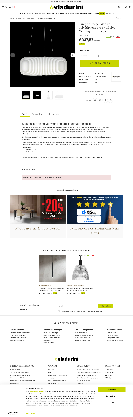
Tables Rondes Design (50, 333)
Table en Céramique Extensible (20, 333)
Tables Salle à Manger (52, 330)
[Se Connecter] (122, 7)
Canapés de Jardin (113, 338)
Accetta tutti (112, 389)
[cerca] (119, 7)
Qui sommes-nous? (54, 383)
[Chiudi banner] (130, 387)
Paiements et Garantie (83, 380)
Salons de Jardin (112, 335)
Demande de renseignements (45, 114)
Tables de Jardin (48, 342)
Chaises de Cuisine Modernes (84, 335)
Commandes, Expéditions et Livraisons (88, 372)
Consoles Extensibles (17, 340)
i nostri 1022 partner (37, 391)
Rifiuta (112, 402)
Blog (49, 372)
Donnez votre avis (110, 91)
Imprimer (100, 94)
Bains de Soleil (111, 333)
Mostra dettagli (31, 413)
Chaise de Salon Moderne (83, 338)
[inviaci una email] (3, 7)
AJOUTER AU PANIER (100, 63)
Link (101, 311)
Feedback (51, 370)
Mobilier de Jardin (114, 330)
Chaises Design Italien (84, 330)
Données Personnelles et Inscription (88, 370)
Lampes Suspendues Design (67, 190)
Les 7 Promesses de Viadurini (57, 380)
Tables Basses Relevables (51, 338)
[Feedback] (10, 7)
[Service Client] (6, 7)
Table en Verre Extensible (18, 338)
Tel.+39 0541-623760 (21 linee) (20, 372)
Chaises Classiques (81, 333)
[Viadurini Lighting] (116, 76)
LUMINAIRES (41, 13)
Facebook (110, 370)
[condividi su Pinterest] (110, 100)
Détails (25, 114)
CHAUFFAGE (50, 13)
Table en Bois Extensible (18, 335)
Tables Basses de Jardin (115, 340)
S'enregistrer (106, 306)
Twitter (109, 378)
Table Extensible (17, 330)
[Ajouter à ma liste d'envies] (61, 265)
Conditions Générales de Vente (86, 375)
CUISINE (96, 13)
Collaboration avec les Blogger (57, 375)
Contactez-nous (53, 378)
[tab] (25, 114)
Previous (12, 55)
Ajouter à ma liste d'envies (93, 91)
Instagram (110, 372)
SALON (34, 13)
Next (72, 55)
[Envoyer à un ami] (95, 100)
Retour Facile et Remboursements (87, 378)
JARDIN (77, 13)
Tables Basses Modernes (51, 335)
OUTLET (102, 13)
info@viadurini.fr (15, 383)
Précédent (119, 18)
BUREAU (90, 13)
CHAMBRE (83, 13)
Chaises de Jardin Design (83, 340)
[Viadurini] (66, 7)
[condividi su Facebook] (105, 100)
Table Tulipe (47, 340)
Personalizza (110, 396)
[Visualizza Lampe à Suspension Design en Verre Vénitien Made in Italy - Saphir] (89, 260)
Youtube (109, 375)
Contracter (110, 13)
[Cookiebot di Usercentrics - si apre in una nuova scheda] (12, 413)
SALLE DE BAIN (59, 13)
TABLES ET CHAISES (25, 13)
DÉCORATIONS (69, 13)
